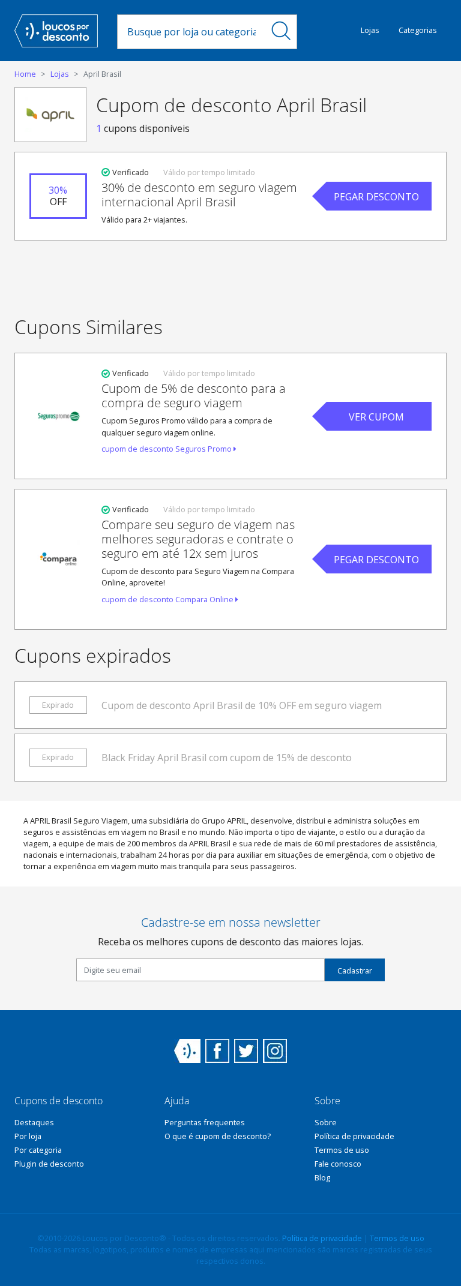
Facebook (217, 1051)
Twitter (246, 1051)
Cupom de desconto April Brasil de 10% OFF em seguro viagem (241, 705)
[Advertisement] (230, 275)
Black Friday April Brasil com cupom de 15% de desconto (226, 757)
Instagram (275, 1051)
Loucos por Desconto (187, 1051)
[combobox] (191, 32)
